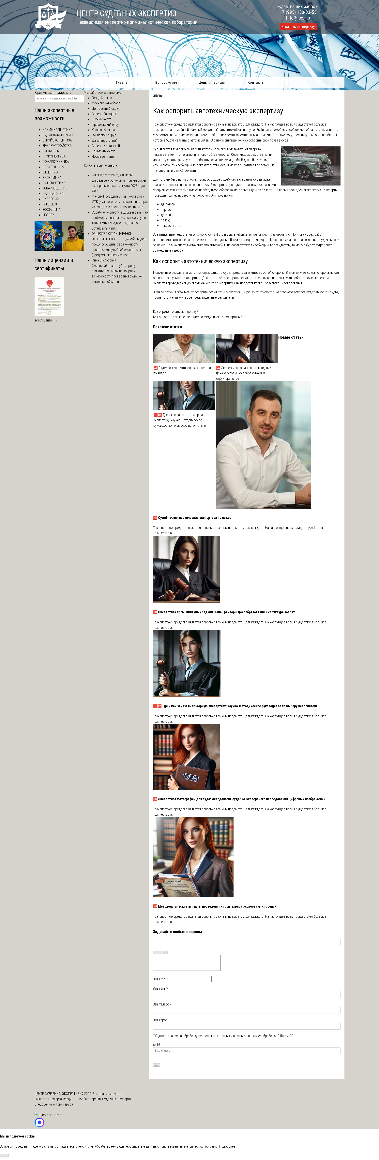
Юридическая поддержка (53, 92)
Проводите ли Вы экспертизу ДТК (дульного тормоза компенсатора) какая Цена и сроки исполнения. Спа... (120, 201)
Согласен (4, 1156)
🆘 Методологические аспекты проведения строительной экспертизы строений (214, 906)
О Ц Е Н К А (50, 172)
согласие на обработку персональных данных (197, 1036)
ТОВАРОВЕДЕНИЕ (54, 188)
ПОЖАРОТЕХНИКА (55, 161)
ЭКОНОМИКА (51, 177)
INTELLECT (49, 204)
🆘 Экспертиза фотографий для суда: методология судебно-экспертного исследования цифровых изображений (239, 799)
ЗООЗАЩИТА (51, 209)
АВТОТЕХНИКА (53, 167)
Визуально (157, 953)
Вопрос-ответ (167, 82)
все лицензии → (46, 320)
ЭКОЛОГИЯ (50, 199)
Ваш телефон (162, 1004)
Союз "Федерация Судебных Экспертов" (104, 1099)
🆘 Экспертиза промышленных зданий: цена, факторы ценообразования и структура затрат (244, 373)
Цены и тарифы (211, 82)
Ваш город (160, 1020)
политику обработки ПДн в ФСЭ (270, 1036)
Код (165, 953)
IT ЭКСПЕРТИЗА (54, 156)
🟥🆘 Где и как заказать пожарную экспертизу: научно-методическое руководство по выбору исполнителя (179, 420)
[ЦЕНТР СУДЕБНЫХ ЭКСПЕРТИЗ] (51, 28)
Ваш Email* (160, 979)
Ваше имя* (160, 988)
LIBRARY (157, 95)
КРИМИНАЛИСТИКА (57, 129)
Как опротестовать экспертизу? (175, 311)
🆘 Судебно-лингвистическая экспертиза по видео (182, 370)
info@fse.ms (298, 18)
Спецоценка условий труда (54, 1104)
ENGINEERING (51, 151)
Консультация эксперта (100, 165)
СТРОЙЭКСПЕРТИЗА (57, 140)
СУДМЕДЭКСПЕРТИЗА (58, 135)
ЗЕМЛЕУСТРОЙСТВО (57, 145)
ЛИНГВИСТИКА (53, 183)
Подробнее (227, 1146)
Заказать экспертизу (298, 26)
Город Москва (102, 98)
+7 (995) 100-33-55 (298, 12)
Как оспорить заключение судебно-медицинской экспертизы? (197, 317)
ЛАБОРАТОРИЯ (53, 193)
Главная (123, 82)
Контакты (256, 82)
